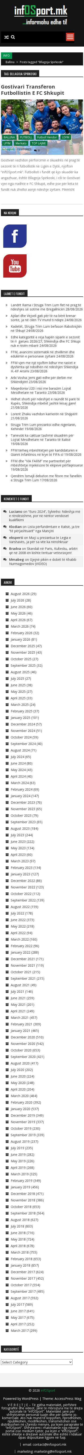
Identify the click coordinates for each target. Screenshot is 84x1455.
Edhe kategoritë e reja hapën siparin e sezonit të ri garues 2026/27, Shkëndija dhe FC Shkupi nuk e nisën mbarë (45, 341)
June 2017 (18, 1311)
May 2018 (18, 1239)
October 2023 (21, 815)
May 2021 (18, 1004)
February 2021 (21, 1024)
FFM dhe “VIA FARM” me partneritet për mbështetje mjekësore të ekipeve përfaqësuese (47, 463)
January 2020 (20, 1109)
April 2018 (18, 1246)
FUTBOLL (26, 137)
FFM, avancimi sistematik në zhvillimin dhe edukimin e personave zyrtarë (43, 354)
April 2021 (18, 1011)
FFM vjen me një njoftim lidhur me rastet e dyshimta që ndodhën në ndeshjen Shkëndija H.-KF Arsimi (44, 366)
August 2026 (20, 594)
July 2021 (17, 991)
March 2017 (20, 1330)
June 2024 (18, 763)
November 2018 (23, 1200)
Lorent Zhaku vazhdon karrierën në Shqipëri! (44, 414)
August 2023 (20, 828)
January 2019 (20, 1187)
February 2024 (21, 789)
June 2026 (18, 607)
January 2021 (20, 1030)
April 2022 (18, 933)
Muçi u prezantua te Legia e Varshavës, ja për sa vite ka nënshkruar (40, 539)
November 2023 (23, 809)
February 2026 (21, 633)
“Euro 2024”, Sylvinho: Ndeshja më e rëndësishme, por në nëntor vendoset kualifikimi (44, 515)
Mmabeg (16, 559)
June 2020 (18, 1076)
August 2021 (20, 985)
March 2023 (20, 861)
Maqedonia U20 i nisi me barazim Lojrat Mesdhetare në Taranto (41, 390)
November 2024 (23, 730)
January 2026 (20, 639)
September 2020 (23, 1056)
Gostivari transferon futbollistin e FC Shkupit (32, 89)
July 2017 (17, 1304)
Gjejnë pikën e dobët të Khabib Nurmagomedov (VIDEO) (42, 561)
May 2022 (18, 926)
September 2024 (23, 743)
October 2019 (21, 1128)
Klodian (15, 526)
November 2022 (23, 887)
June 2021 (18, 998)
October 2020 (21, 1050)
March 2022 (20, 939)
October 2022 (21, 893)
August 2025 (20, 672)
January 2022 (20, 952)
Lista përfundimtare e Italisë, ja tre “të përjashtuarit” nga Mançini (44, 528)
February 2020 (21, 1102)
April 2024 (18, 776)
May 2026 (18, 613)
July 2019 (17, 1148)
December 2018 (23, 1193)
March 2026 (20, 626)
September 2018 (23, 1213)
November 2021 (23, 965)
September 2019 (23, 1135)
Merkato (21, 143)
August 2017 (20, 1298)
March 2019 (20, 1174)
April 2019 (18, 1167)
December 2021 (23, 959)
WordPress (30, 1398)
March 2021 (20, 1017)
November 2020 (23, 1043)
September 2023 (23, 822)
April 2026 (18, 620)
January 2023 (20, 874)
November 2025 (23, 652)
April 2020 (18, 1089)
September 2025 (23, 665)
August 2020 (20, 1063)
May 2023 (18, 848)
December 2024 (23, 724)
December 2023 (23, 802)
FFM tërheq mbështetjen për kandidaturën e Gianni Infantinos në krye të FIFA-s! (44, 452)
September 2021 (23, 978)
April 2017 (18, 1324)
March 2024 (20, 783)
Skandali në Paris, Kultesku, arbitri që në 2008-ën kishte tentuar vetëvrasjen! (43, 550)
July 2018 (17, 1226)
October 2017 (21, 1285)
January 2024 (20, 796)
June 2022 (18, 920)
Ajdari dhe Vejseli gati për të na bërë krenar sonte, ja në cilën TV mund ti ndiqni (43, 317)
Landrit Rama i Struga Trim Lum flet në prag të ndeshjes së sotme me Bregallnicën (46, 307)
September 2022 (23, 900)
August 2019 (20, 1141)
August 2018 (20, 1219)
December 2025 (23, 646)
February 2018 (21, 1259)
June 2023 (18, 841)
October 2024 (21, 737)
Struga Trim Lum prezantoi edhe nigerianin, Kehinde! (43, 426)
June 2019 (18, 1154)
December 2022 (23, 880)
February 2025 (21, 711)
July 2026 (17, 600)
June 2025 (18, 685)
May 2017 (18, 1317)
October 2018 (21, 1206)
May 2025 (18, 691)
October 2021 (21, 972)
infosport (8, 149)
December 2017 (23, 1272)
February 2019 (21, 1180)
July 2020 (17, 1069)
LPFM (7, 143)
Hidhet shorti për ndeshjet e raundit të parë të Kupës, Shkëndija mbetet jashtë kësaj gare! (45, 401)
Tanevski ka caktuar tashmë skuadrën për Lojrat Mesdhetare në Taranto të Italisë (42, 437)
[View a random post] (6, 37)
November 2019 (23, 1122)
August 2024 (20, 750)
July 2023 (17, 835)
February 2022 (21, 946)
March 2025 (20, 704)
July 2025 (17, 678)
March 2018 (20, 1252)
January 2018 (20, 1265)
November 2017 (23, 1278)
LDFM (65, 137)
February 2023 (21, 867)
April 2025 (18, 698)
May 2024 (18, 770)
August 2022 (20, 906)
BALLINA (9, 137)
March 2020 (20, 1096)
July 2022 (17, 913)
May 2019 (18, 1161)
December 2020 (23, 1037)
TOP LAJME (39, 143)
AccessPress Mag (68, 1398)
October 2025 (21, 659)
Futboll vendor (47, 137)
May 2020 (18, 1083)
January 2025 (20, 717)
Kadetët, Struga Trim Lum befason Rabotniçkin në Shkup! (46, 328)
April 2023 (18, 854)
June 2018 (18, 1233)
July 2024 (17, 757)
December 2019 (23, 1115)
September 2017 (23, 1291)
